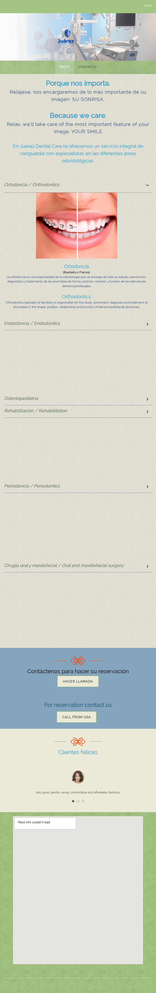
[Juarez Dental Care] (66, 36)
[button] (73, 801)
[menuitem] (64, 67)
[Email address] (13, 7)
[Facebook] (25, 7)
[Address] (19, 7)
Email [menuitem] (148, 5)
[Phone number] (7, 7)
